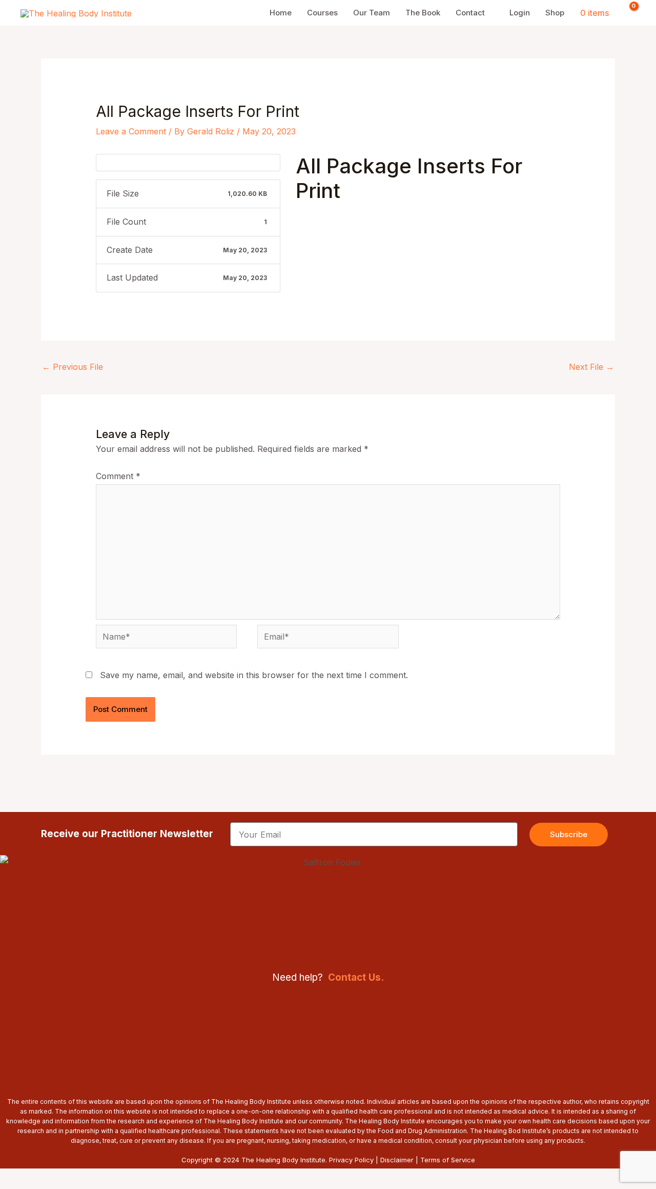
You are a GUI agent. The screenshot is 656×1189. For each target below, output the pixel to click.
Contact (470, 12)
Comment (118, 476)
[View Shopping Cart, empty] (627, 13)
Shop (554, 12)
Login (519, 12)
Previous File (72, 367)
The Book (422, 12)
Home (281, 12)
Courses (322, 12)
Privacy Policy (351, 1160)
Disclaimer (397, 1160)
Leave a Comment (131, 131)
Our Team (371, 12)
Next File (591, 367)
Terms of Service (447, 1160)
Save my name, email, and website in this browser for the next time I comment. (254, 675)
